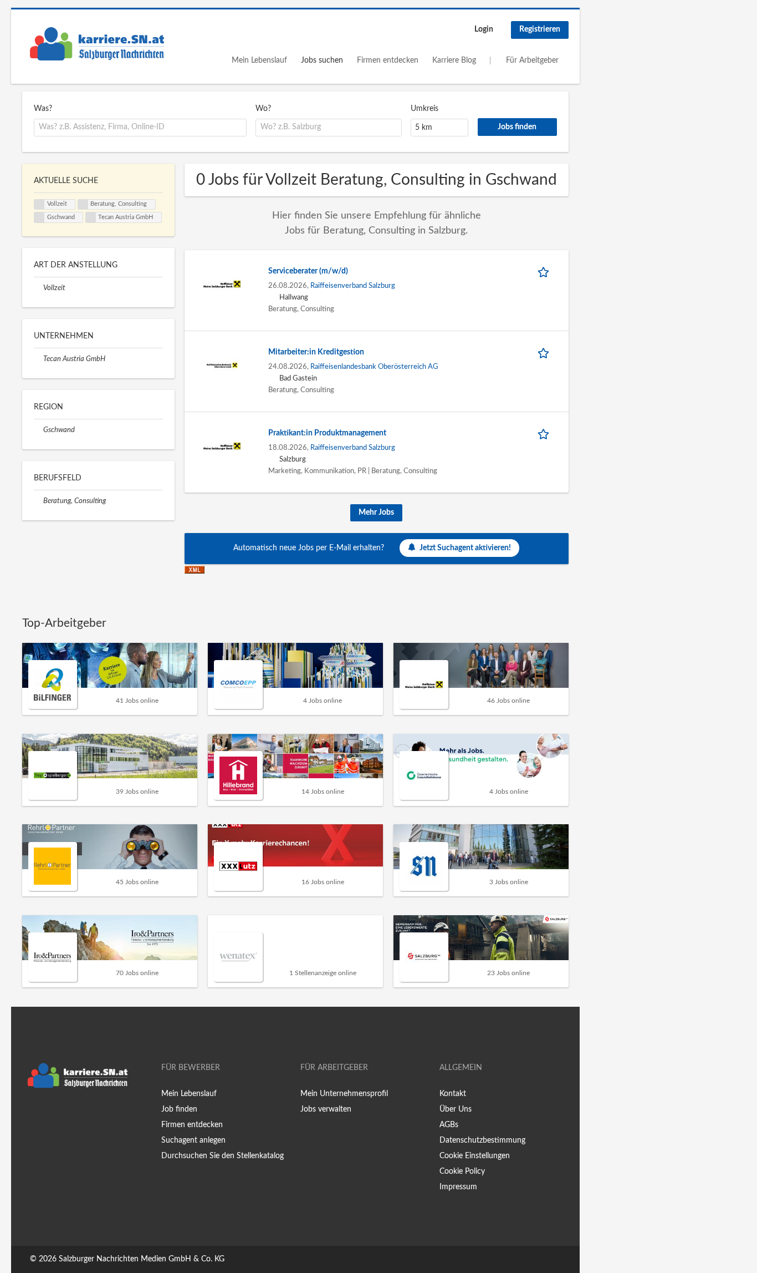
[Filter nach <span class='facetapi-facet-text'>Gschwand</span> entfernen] (39, 217)
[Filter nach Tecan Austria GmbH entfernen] (38, 359)
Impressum (458, 1187)
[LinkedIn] (65, 1116)
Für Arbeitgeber (532, 60)
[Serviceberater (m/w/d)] (222, 284)
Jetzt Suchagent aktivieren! (465, 548)
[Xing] (48, 1116)
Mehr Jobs (376, 512)
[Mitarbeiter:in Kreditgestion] (222, 365)
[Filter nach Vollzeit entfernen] (38, 288)
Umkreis (424, 109)
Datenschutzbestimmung (482, 1140)
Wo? (263, 109)
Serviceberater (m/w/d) (308, 271)
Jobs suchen (322, 60)
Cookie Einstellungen (474, 1156)
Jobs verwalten (325, 1109)
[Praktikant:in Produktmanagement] (222, 446)
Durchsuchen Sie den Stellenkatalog (222, 1156)
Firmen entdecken (387, 60)
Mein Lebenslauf (259, 60)
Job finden (179, 1109)
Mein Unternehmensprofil (344, 1094)
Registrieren (539, 29)
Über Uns (455, 1109)
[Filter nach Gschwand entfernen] (38, 430)
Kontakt (452, 1094)
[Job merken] (545, 271)
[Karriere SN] (97, 43)
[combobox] (140, 127)
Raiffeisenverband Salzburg (352, 285)
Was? (43, 109)
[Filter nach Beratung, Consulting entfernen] (38, 501)
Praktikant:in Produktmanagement (327, 433)
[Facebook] (30, 1116)
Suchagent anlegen (193, 1140)
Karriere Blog (454, 60)
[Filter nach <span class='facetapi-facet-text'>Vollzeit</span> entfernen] (39, 205)
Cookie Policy (462, 1171)
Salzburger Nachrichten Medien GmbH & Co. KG (141, 1259)
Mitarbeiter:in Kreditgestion (316, 352)
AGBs (448, 1125)
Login (483, 29)
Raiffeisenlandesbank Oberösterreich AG (374, 366)
